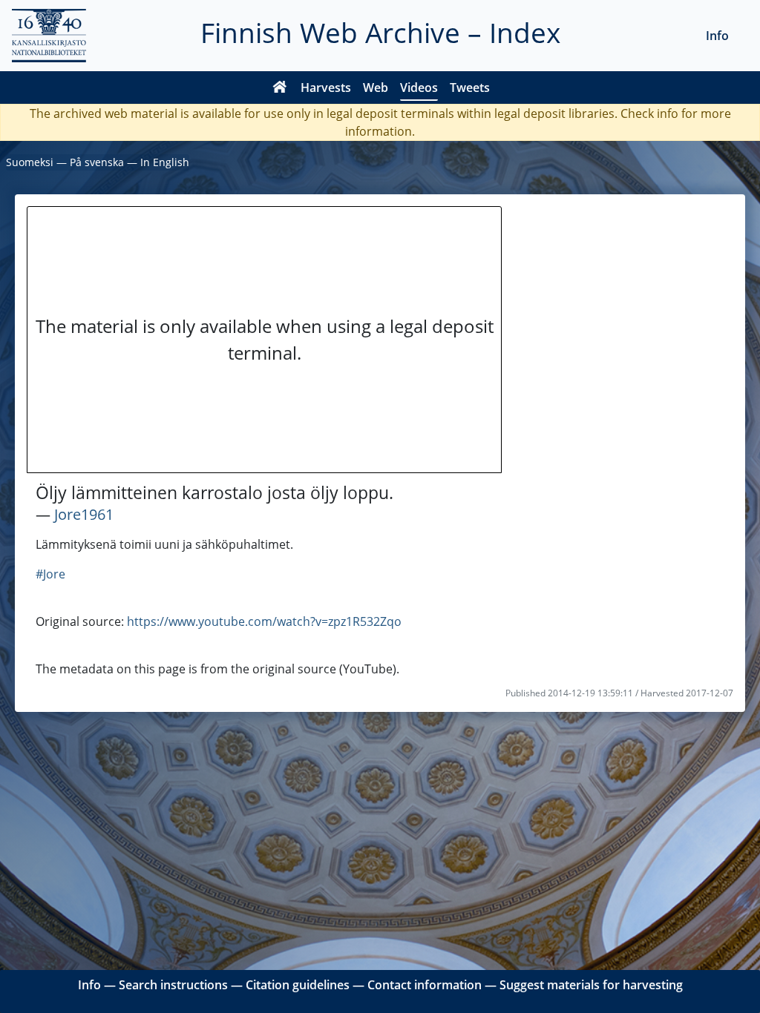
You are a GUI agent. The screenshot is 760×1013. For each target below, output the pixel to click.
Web (375, 87)
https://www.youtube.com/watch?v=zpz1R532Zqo (264, 621)
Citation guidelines (298, 985)
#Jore (50, 574)
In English (164, 162)
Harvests (326, 87)
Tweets (470, 87)
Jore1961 (84, 514)
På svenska (97, 162)
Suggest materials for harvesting (591, 985)
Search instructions (173, 985)
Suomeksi (29, 162)
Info (717, 35)
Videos (419, 87)
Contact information (424, 985)
